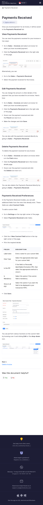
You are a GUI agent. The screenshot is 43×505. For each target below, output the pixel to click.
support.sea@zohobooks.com (21, 488)
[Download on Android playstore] (18, 496)
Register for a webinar (21, 459)
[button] (21, 2)
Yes (6, 378)
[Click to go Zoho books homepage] (6, 2)
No (13, 378)
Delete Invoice (7, 364)
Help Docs (13, 3)
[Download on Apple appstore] (21, 496)
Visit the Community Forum (21, 445)
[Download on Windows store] (25, 496)
